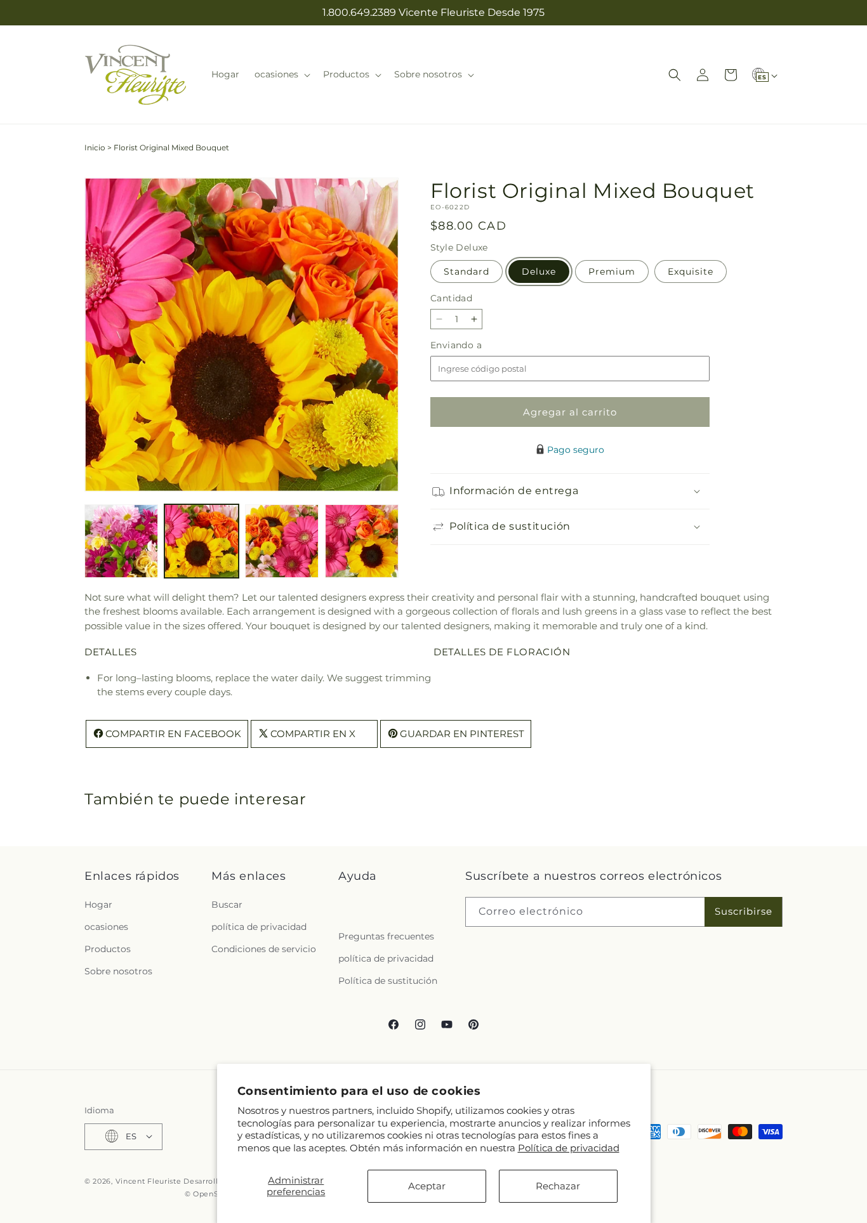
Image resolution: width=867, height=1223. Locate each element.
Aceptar (427, 1186)
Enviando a (477, 345)
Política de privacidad (568, 1148)
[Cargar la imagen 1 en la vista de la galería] (121, 541)
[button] (281, 74)
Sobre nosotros (118, 971)
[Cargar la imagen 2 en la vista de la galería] (201, 541)
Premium (611, 271)
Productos (107, 949)
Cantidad (451, 298)
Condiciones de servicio (263, 949)
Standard (466, 271)
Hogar (98, 904)
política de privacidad (259, 926)
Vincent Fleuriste (149, 1180)
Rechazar (558, 1186)
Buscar (226, 904)
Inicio (94, 147)
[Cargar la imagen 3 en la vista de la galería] (282, 541)
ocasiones (106, 926)
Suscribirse (743, 911)
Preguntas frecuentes (386, 935)
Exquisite (690, 271)
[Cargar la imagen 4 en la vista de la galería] (362, 541)
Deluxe (539, 271)
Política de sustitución (387, 980)
